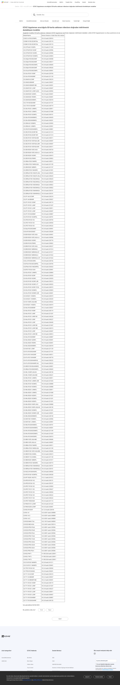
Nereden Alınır (91, 2)
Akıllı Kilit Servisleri (56, 664)
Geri (60, 619)
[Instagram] (95, 653)
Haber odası (30, 664)
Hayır (49, 610)
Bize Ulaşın (30, 661)
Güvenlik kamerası (6, 657)
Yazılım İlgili (76, 21)
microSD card (28, 6)
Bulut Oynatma (66, 21)
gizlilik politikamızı (37, 680)
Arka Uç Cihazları (44, 21)
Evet (41, 610)
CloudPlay (77, 2)
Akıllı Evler (4, 661)
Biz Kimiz (29, 657)
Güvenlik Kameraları (31, 21)
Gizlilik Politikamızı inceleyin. (107, 669)
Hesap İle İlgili (86, 21)
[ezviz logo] (5, 2)
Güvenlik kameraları (52, 2)
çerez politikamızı (27, 680)
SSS (21, 6)
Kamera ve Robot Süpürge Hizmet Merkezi (62, 667)
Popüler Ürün (69, 2)
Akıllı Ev (61, 2)
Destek (84, 2)
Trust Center (30, 667)
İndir (53, 661)
